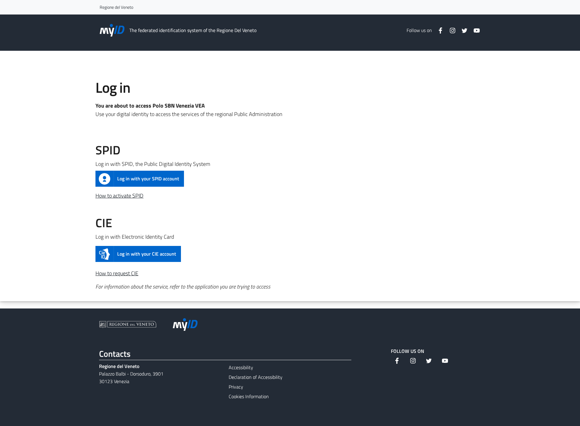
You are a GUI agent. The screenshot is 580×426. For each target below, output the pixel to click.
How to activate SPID (119, 196)
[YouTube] (474, 30)
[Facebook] (438, 30)
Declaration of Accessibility (255, 377)
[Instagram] (450, 30)
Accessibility (241, 367)
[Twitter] (462, 30)
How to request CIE (116, 273)
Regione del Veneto (116, 7)
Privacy (236, 386)
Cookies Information (249, 396)
